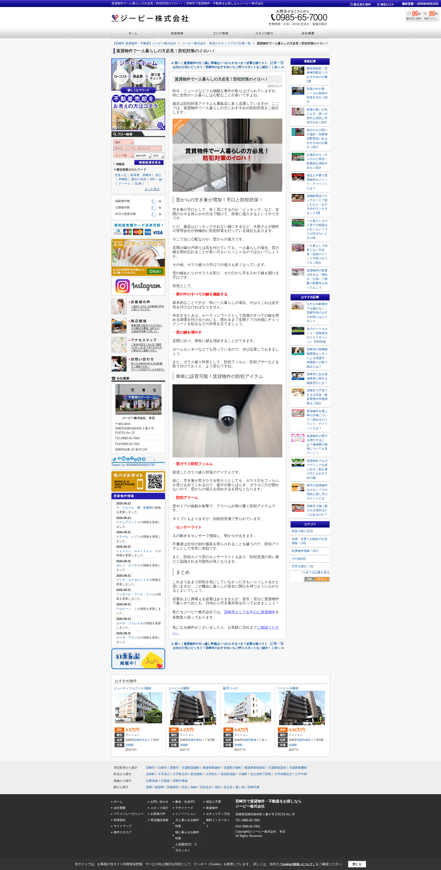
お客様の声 (157, 814)
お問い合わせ (159, 801)
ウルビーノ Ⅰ (126, 608)
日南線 (165, 780)
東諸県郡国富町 (254, 767)
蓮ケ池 (239, 787)
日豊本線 (152, 780)
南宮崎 (159, 787)
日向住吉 (206, 787)
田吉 (185, 787)
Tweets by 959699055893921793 (133, 465)
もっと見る (152, 189)
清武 (217, 787)
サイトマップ (123, 826)
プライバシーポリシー (129, 814)
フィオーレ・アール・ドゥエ (135, 594)
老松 (199, 740)
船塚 (253, 740)
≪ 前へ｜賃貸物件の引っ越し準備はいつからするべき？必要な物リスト (219, 63)
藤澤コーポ (230, 688)
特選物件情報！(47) (305, 551)
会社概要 (120, 808)
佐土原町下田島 (260, 774)
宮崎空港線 (180, 780)
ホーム (118, 801)
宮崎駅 (129, 745)
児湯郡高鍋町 (191, 767)
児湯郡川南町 (232, 767)
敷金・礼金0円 (185, 801)
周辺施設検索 (159, 820)
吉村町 (150, 774)
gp (160, 179)
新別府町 (197, 774)
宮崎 (149, 787)
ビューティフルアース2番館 (132, 688)
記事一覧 (277, 63)
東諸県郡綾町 (211, 767)
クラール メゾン (128, 536)
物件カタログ (123, 832)
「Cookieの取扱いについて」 (297, 864)
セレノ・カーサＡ (128, 565)
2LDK (138, 183)
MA (152, 179)
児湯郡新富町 (277, 767)
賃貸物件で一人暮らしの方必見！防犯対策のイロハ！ (222, 79)
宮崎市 (138, 740)
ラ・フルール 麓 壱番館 (134, 507)
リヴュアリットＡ (128, 522)
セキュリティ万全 (218, 814)
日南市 (162, 767)
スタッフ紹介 (159, 808)
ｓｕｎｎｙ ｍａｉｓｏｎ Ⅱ (137, 551)
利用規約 (120, 820)
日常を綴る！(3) (302, 566)
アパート (124, 183)
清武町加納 (227, 774)
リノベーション (185, 814)
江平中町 (301, 774)
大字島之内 (180, 774)
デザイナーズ (184, 808)
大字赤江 (164, 774)
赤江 (158, 175)
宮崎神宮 (173, 787)
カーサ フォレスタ (129, 623)
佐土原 (227, 787)
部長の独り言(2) (302, 531)
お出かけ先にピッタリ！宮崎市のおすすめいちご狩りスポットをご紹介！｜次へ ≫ (228, 67)
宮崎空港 (253, 787)
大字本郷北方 (283, 774)
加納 (194, 787)
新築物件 (212, 808)
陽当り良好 (138, 179)
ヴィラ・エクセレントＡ (132, 580)
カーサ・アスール (128, 637)
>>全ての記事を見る (316, 572)
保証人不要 (213, 801)
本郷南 (123, 179)
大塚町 (242, 774)
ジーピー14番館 (178, 688)
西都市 (174, 767)
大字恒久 (212, 774)
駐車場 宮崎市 (140, 175)
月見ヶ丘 (121, 175)
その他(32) (299, 558)
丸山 (144, 740)
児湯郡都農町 (298, 767)
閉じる (357, 864)
